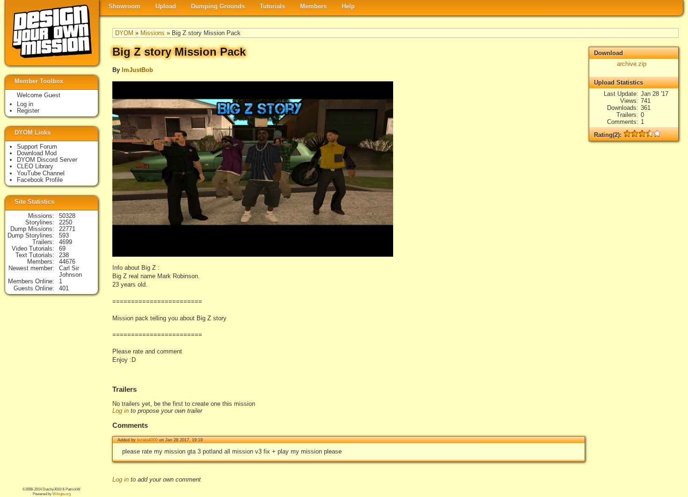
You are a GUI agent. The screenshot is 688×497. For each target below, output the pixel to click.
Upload (165, 6)
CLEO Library (35, 166)
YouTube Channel (41, 173)
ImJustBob (137, 69)
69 (62, 248)
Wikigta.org (61, 494)
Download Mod (37, 153)
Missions (152, 32)
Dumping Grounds (218, 6)
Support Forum (37, 146)
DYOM (124, 32)
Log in (120, 410)
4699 (65, 241)
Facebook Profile (40, 179)
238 (64, 255)
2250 (65, 222)
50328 (67, 215)
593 (64, 235)
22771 (67, 228)
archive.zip (631, 63)
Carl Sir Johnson (70, 271)
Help (348, 6)
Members (313, 6)
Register (28, 110)
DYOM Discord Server (47, 159)
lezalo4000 (147, 440)
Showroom (124, 6)
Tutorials (272, 6)
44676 (67, 261)
